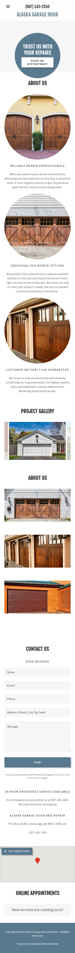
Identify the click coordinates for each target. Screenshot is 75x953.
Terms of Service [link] (34, 778)
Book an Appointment (37, 62)
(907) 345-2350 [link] (37, 6)
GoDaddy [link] (36, 943)
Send (37, 762)
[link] (37, 15)
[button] (9, 6)
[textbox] (37, 672)
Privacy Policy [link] (59, 774)
